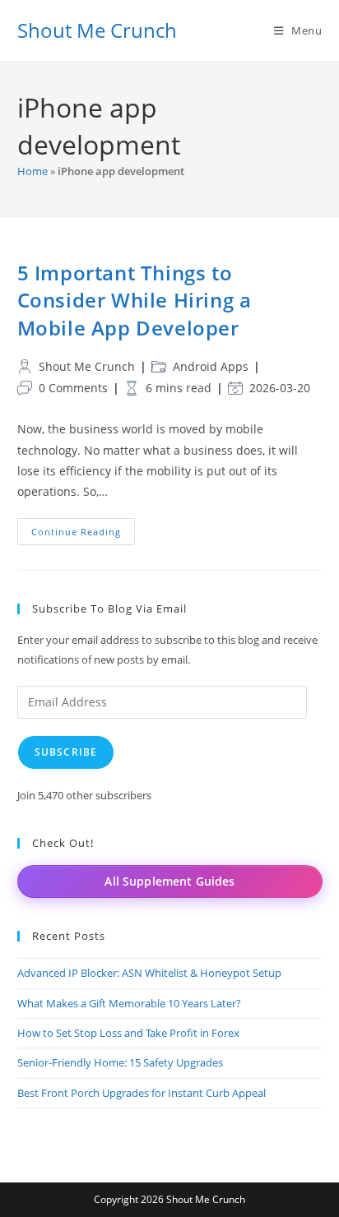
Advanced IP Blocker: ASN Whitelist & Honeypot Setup (149, 972)
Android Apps (210, 366)
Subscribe (66, 752)
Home (32, 171)
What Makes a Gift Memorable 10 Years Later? (129, 1003)
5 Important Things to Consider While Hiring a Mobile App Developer (134, 300)
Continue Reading (83, 534)
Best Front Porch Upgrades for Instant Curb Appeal (141, 1092)
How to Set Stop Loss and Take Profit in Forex (128, 1032)
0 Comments (73, 388)
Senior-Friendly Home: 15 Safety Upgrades (120, 1062)
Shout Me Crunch (97, 30)
